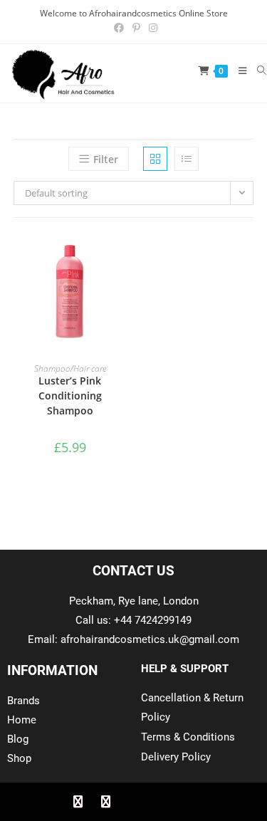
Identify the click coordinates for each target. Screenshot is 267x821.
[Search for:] (256, 70)
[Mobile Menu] (237, 70)
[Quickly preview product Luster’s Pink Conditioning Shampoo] (122, 257)
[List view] (186, 159)
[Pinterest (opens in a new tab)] (136, 27)
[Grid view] (155, 159)
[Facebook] (78, 802)
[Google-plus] (134, 802)
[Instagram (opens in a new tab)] (151, 27)
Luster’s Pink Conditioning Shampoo (70, 395)
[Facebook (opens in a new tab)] (119, 27)
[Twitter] (106, 802)
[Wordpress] (162, 802)
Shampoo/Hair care (70, 368)
